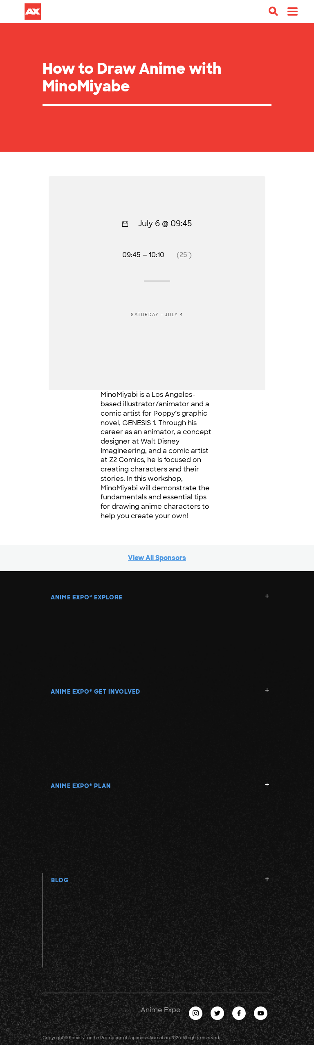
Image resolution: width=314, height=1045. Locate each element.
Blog (60, 880)
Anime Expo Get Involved (95, 691)
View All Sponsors (157, 557)
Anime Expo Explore (86, 597)
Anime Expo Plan (81, 786)
